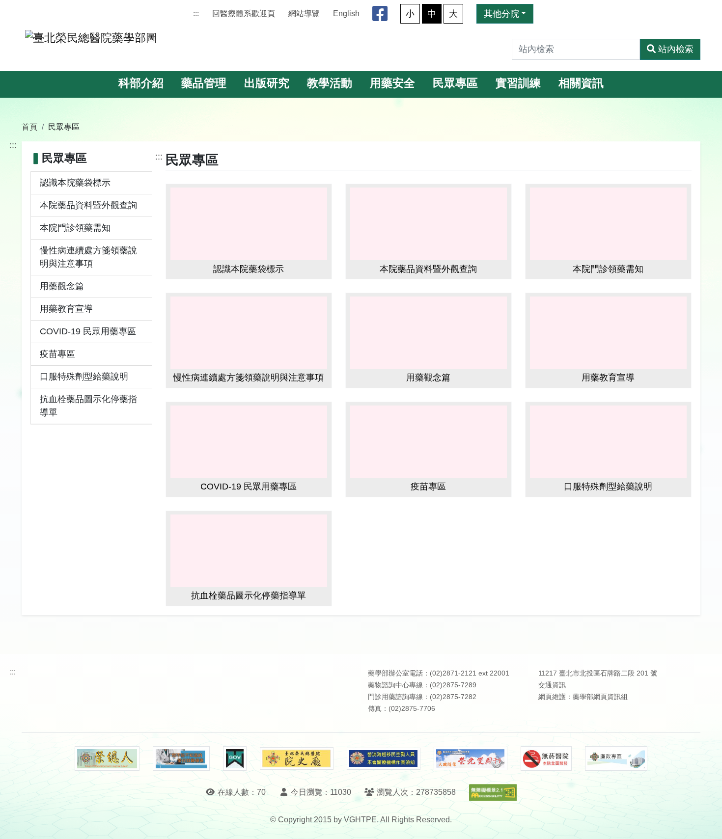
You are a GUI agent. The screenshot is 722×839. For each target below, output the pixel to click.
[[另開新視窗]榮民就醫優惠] (181, 758)
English (346, 13)
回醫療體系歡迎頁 (243, 13)
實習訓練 (518, 83)
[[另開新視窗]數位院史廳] (296, 758)
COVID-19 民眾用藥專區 (88, 331)
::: (196, 13)
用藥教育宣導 (66, 309)
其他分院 (501, 14)
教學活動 (329, 83)
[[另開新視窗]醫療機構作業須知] (383, 759)
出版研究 (266, 83)
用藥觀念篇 (62, 286)
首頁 (29, 126)
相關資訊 (581, 83)
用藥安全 (392, 83)
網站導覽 (304, 13)
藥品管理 (203, 83)
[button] (705, 822)
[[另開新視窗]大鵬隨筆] (470, 759)
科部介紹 (141, 83)
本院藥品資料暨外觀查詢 (88, 205)
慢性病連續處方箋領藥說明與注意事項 (88, 257)
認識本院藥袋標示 (75, 183)
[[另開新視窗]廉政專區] (616, 758)
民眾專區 (455, 83)
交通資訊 (552, 685)
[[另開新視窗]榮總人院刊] (107, 758)
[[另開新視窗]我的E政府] (234, 758)
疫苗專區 (57, 354)
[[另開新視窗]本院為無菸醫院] (546, 758)
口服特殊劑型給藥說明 (84, 376)
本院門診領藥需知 (75, 228)
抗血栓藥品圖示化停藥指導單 (88, 405)
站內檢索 (676, 49)
